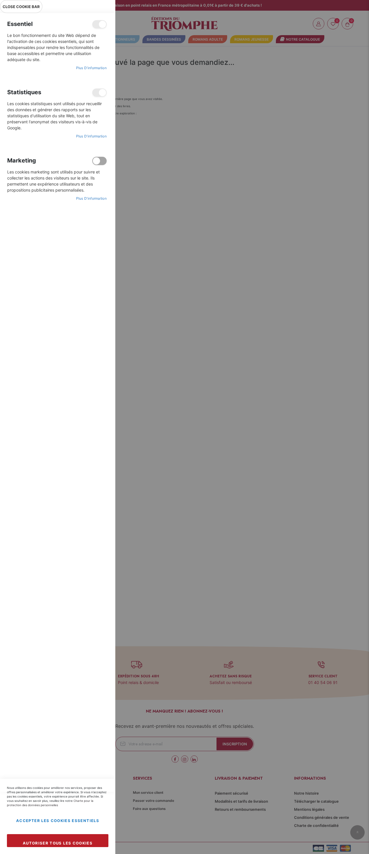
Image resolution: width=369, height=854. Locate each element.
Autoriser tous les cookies (58, 843)
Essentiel (99, 24)
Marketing (99, 161)
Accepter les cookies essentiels (57, 820)
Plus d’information (91, 68)
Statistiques (99, 92)
